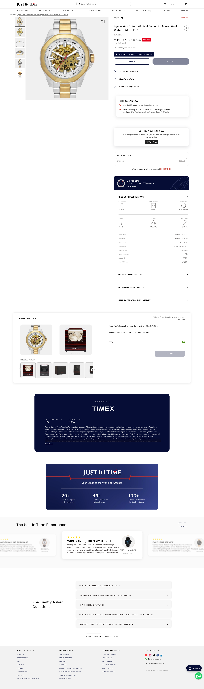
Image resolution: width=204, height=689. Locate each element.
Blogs (19, 661)
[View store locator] (165, 4)
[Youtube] (146, 655)
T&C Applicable (132, 186)
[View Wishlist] (172, 4)
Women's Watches (108, 665)
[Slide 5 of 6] (20, 63)
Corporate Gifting (109, 654)
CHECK (182, 161)
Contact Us (21, 675)
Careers (20, 668)
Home (12, 15)
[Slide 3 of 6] (20, 42)
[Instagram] (150, 655)
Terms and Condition (67, 675)
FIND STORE (165, 169)
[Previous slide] (27, 58)
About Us (20, 654)
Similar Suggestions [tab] (93, 636)
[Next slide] (106, 58)
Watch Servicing (108, 672)
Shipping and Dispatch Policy (70, 672)
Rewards (62, 661)
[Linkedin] (161, 655)
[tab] (28, 370)
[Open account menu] (179, 4)
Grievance (63, 665)
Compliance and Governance (28, 679)
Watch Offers (107, 668)
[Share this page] (186, 28)
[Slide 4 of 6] (20, 53)
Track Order (64, 654)
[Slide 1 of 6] (20, 21)
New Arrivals (107, 658)
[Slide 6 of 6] (20, 73)
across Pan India (125, 48)
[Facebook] (157, 655)
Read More (49, 444)
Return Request (65, 658)
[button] (102, 21)
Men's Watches (107, 661)
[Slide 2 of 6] (20, 32)
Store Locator (22, 658)
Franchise (20, 665)
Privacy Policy (65, 679)
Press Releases (22, 672)
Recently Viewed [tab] (111, 636)
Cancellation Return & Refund (71, 668)
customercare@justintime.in (156, 663)
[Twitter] (154, 655)
